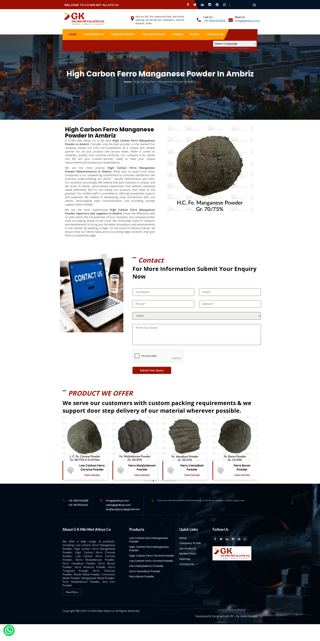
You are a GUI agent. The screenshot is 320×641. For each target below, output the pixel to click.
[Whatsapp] (9, 630)
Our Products (93, 34)
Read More (72, 592)
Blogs (194, 34)
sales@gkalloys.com (118, 505)
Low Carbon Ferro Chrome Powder (151, 561)
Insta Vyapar (249, 616)
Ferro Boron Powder (192, 468)
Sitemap (178, 34)
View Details (92, 475)
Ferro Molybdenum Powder (92, 468)
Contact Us (214, 34)
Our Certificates (153, 34)
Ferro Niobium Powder (242, 468)
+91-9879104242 (78, 505)
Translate (242, 48)
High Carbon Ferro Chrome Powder (151, 555)
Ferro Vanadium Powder (142, 468)
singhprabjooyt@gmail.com (123, 509)
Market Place (187, 553)
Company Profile (123, 34)
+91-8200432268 (214, 21)
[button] (145, 480)
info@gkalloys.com (247, 21)
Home (72, 34)
